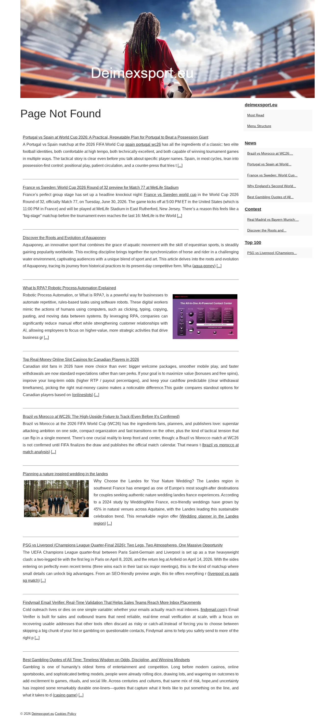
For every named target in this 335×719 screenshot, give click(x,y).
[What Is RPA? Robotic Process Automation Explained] (205, 316)
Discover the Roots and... (266, 230)
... (180, 165)
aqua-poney (203, 266)
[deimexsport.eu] (167, 49)
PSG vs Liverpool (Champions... (272, 253)
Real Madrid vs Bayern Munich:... (273, 219)
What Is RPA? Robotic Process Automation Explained (69, 288)
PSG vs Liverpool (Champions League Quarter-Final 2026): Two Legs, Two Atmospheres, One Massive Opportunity (123, 545)
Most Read (255, 115)
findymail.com (213, 610)
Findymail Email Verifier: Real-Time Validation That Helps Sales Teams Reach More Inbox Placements (112, 602)
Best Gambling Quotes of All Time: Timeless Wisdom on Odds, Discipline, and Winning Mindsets (106, 660)
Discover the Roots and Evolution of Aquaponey (64, 238)
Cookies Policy (65, 714)
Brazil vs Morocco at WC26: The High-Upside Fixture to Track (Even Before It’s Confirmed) (101, 416)
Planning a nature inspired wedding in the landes (65, 474)
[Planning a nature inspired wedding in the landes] (56, 498)
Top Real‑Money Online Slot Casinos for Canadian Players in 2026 (81, 359)
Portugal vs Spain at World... (269, 164)
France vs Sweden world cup (170, 195)
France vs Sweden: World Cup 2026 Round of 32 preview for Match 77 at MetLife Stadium (101, 187)
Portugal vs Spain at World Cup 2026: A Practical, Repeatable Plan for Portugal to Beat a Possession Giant (115, 137)
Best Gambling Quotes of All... (270, 197)
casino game (65, 695)
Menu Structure (259, 126)
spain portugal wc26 (143, 144)
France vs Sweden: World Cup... (272, 175)
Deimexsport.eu (43, 714)
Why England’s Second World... (271, 186)
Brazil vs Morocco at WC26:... (270, 153)
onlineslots (82, 395)
